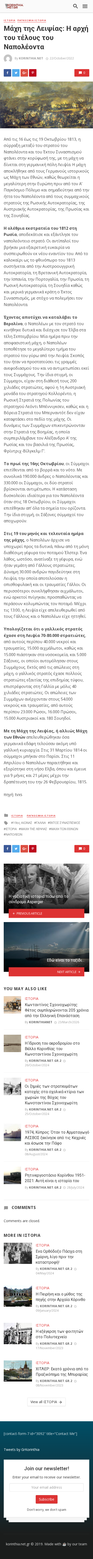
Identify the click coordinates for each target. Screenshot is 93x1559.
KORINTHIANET (40, 1022)
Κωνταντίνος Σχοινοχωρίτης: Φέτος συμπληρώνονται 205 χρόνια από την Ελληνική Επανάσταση (57, 1010)
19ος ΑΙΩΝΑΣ (22, 823)
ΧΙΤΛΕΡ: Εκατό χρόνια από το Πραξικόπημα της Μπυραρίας (62, 1372)
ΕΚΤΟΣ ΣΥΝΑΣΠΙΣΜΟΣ (65, 823)
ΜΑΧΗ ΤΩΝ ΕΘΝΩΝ (64, 829)
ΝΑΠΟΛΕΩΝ (14, 834)
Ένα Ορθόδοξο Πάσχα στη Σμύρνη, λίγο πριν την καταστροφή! (59, 1257)
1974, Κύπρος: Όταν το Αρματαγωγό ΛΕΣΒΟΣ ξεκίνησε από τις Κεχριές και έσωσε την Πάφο (57, 1138)
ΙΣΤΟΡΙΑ (9, 20)
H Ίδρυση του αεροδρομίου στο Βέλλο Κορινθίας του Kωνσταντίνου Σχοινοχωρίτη (52, 1049)
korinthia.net (31, 58)
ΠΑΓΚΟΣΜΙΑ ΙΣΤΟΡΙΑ (31, 20)
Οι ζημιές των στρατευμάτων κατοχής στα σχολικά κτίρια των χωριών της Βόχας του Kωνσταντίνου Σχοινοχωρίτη (54, 1094)
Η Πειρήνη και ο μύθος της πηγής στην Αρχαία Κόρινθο (60, 1297)
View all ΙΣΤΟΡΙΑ (44, 1401)
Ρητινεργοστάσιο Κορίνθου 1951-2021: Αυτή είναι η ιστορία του (55, 1178)
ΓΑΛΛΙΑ (41, 823)
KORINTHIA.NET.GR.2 (45, 1061)
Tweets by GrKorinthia (21, 1449)
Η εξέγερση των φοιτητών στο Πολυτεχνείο (59, 1334)
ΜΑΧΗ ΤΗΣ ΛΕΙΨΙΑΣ (34, 829)
